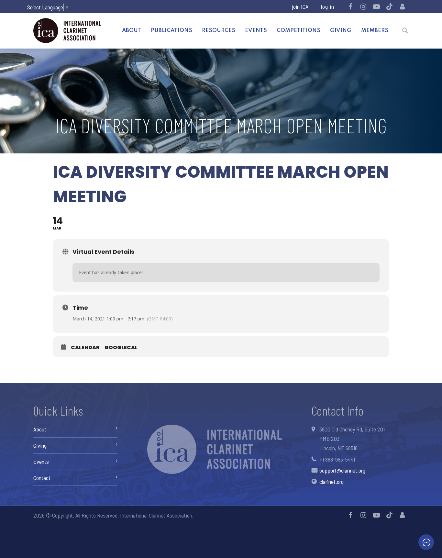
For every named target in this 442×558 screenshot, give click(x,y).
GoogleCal (121, 347)
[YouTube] (376, 6)
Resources (218, 30)
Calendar (85, 347)
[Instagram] (363, 6)
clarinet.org (331, 481)
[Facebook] (350, 6)
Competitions (298, 30)
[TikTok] (389, 6)
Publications (171, 30)
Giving (340, 30)
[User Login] (402, 6)
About (131, 30)
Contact (41, 477)
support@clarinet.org (342, 470)
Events (256, 30)
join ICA (300, 6)
